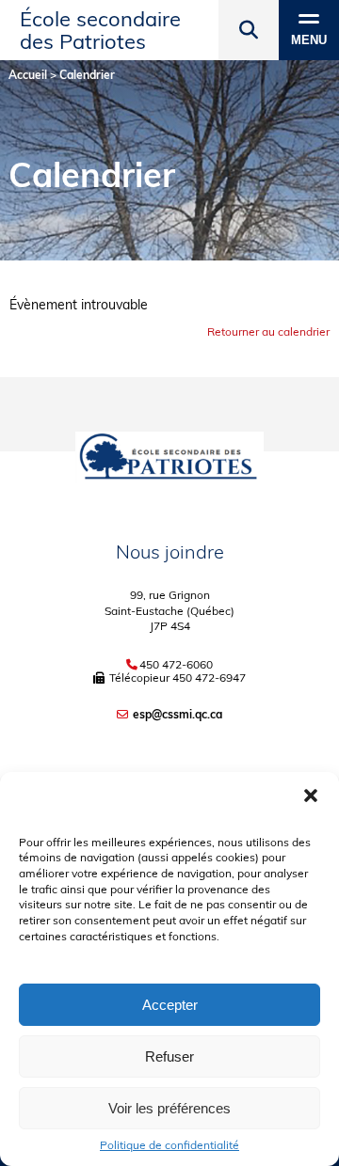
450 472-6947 (209, 677)
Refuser (169, 1056)
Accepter (170, 1005)
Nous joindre (170, 551)
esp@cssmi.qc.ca (177, 714)
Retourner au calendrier (268, 331)
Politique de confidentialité (169, 1145)
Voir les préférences (169, 1108)
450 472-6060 (176, 664)
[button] (310, 795)
